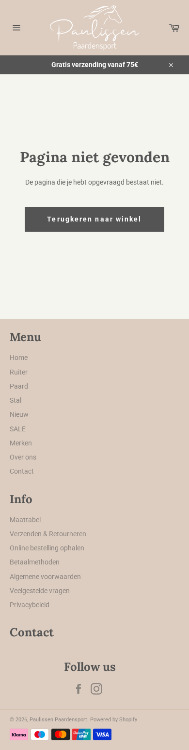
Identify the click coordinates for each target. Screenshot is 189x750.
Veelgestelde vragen (40, 591)
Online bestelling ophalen (47, 548)
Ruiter (19, 372)
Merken (21, 443)
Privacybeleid (29, 605)
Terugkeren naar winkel (94, 219)
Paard (19, 386)
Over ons (23, 457)
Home (19, 357)
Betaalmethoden (35, 562)
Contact (22, 471)
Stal (15, 400)
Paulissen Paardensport (58, 719)
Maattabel (25, 520)
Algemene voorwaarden (45, 576)
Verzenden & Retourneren (48, 534)
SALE (18, 429)
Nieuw (19, 414)
